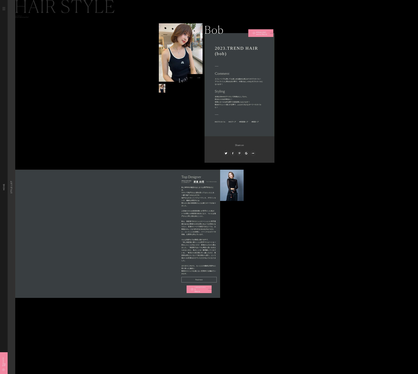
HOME (4, 187)
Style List (11, 187)
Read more (199, 280)
